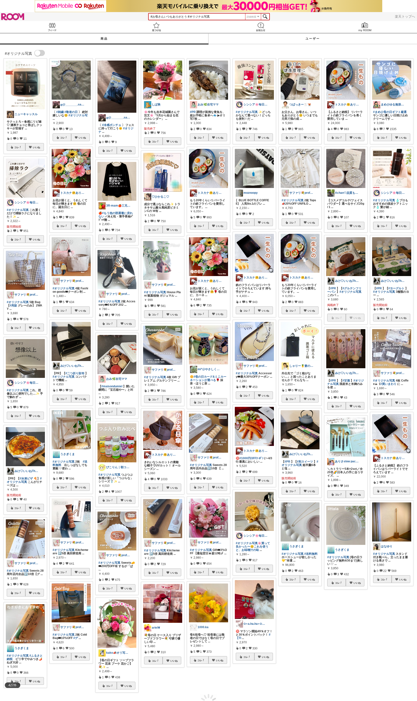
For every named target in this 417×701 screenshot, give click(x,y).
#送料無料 (311, 553)
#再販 (13, 305)
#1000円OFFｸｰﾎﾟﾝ (251, 458)
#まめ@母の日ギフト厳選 (390, 112)
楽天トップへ (405, 16)
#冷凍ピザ (26, 478)
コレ (16, 147)
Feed (52, 27)
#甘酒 (346, 380)
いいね (36, 147)
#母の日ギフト (345, 640)
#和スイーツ (305, 461)
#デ (75, 638)
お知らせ (260, 27)
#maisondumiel (111, 386)
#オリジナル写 (78, 115)
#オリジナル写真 (18, 210)
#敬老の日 (71, 112)
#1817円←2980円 (297, 642)
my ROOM (365, 27)
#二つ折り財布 (74, 373)
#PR (193, 112)
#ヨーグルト (396, 288)
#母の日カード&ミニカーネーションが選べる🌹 (208, 378)
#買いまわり (388, 384)
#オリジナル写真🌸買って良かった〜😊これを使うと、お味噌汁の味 (253, 546)
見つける (156, 27)
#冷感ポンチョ (111, 125)
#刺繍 (60, 112)
